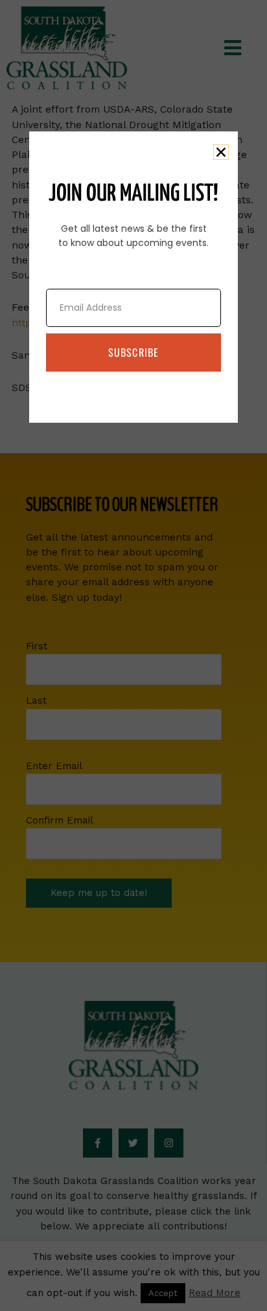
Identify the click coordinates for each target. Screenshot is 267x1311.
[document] (133, 655)
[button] (221, 152)
